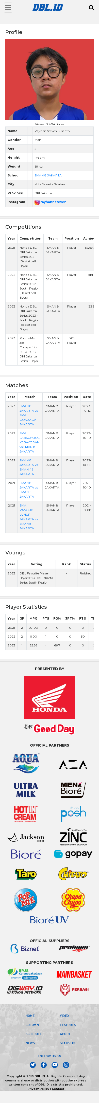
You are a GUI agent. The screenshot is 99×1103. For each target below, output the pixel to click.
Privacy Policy (38, 1089)
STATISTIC (67, 1043)
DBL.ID (40, 1076)
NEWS (30, 1043)
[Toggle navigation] (8, 8)
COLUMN (32, 1025)
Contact (58, 1089)
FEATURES (68, 1025)
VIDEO (64, 1016)
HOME (30, 1016)
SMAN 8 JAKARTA (48, 175)
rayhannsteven (53, 202)
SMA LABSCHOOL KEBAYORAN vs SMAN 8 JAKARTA (30, 442)
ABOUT (65, 1034)
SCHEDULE (34, 1034)
